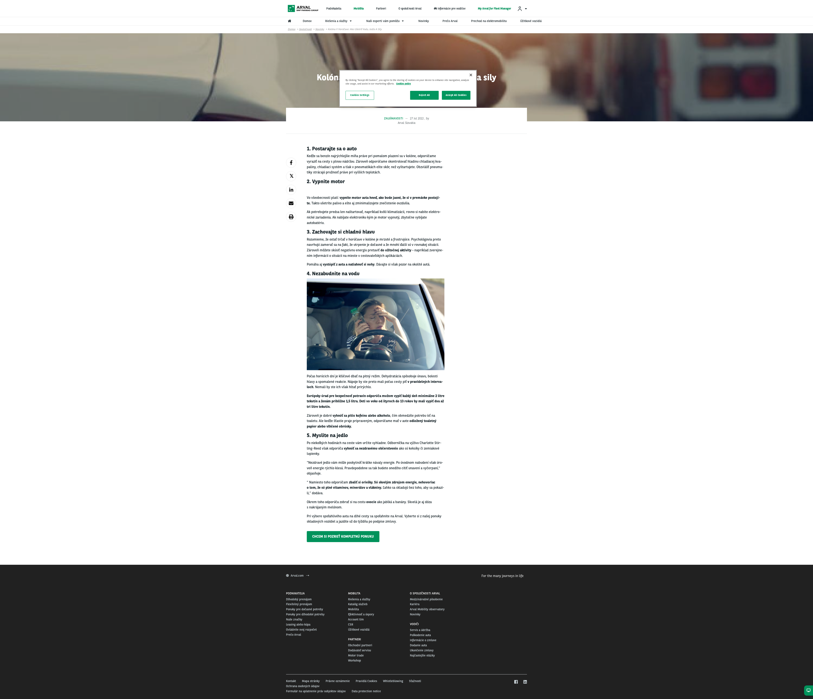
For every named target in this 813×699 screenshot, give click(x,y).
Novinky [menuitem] (423, 21)
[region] (408, 88)
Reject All (424, 95)
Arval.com (297, 575)
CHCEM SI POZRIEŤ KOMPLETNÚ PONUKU (343, 536)
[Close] (471, 75)
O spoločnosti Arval (410, 8)
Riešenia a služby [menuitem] (336, 21)
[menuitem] (522, 8)
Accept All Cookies (456, 95)
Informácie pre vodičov (451, 8)
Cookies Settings (359, 95)
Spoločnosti (305, 29)
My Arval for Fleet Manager (494, 8)
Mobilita (359, 8)
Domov (291, 29)
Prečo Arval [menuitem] (450, 21)
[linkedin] (525, 682)
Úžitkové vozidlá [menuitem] (531, 21)
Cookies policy (403, 83)
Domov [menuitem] (307, 21)
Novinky (319, 29)
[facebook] (516, 682)
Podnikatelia (333, 8)
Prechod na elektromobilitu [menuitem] (489, 21)
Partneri (381, 8)
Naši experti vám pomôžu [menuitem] (383, 21)
